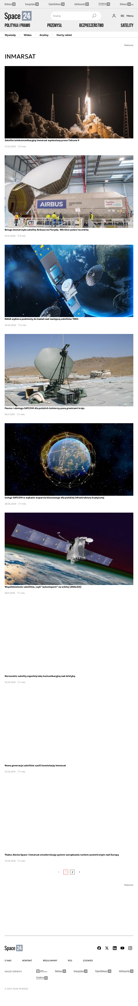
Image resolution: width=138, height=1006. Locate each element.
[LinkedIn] (114, 948)
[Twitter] (107, 948)
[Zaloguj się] (114, 16)
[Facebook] (99, 948)
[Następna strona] (79, 872)
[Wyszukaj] (94, 15)
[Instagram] (130, 948)
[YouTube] (122, 948)
